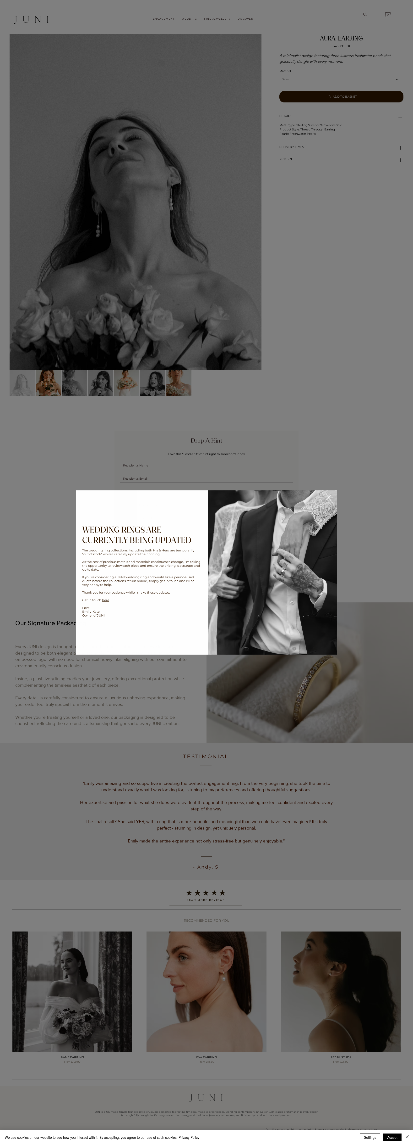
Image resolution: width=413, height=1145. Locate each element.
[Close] (407, 1137)
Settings (370, 1137)
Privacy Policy (189, 1137)
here (105, 600)
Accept (392, 1137)
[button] (328, 498)
